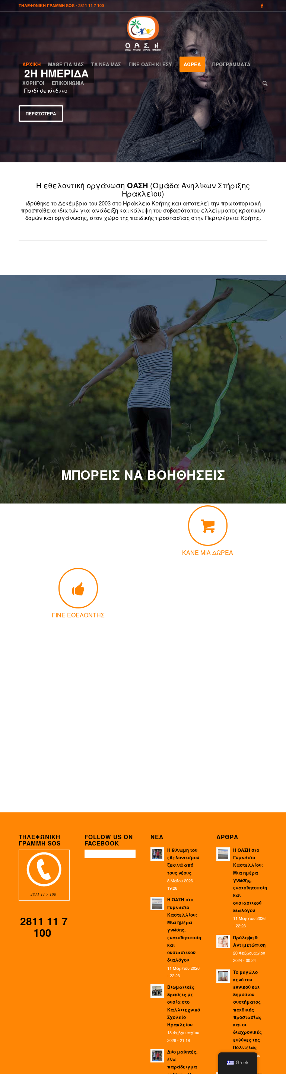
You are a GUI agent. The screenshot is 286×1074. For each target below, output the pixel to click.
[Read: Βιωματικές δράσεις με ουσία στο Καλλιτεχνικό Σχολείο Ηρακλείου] (157, 991)
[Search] (263, 83)
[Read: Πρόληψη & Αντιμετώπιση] (223, 941)
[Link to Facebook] (261, 5)
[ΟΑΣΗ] (143, 33)
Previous (6, 81)
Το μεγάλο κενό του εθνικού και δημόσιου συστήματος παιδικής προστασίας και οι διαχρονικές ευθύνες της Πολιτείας (247, 1010)
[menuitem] (31, 64)
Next (279, 81)
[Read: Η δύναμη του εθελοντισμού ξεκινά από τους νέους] (157, 854)
